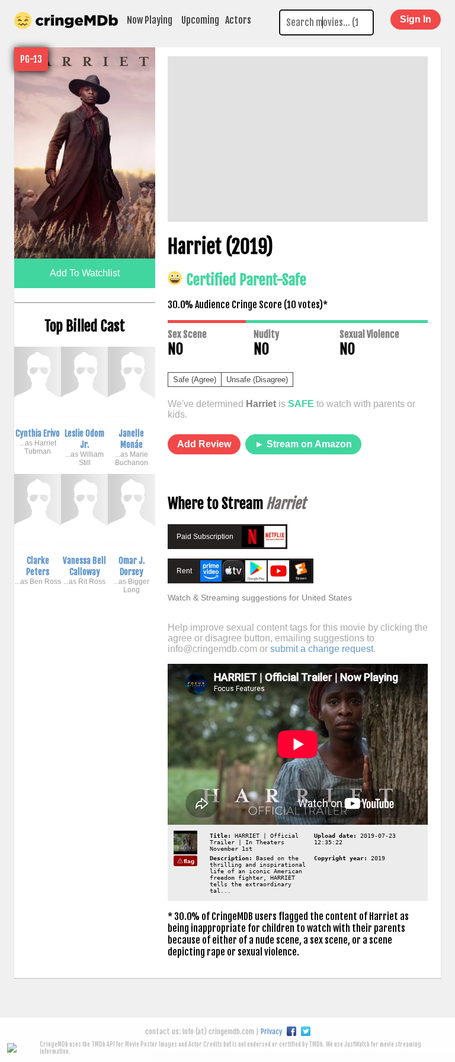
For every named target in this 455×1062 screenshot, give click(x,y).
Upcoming (200, 20)
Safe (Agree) (194, 379)
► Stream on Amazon (303, 444)
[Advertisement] (298, 139)
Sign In (415, 19)
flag (189, 861)
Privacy (271, 1031)
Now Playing (149, 20)
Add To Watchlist (85, 273)
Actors (238, 20)
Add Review (204, 444)
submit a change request (321, 649)
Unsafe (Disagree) (257, 379)
